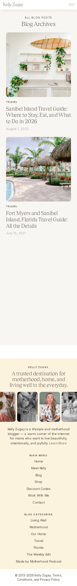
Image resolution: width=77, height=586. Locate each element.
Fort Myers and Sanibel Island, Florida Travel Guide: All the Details (37, 219)
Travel (12, 101)
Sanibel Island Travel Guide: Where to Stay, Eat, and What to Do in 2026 (38, 114)
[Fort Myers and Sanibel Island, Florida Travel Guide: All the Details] (38, 169)
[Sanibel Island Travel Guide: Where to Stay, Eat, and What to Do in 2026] (38, 64)
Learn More (58, 443)
